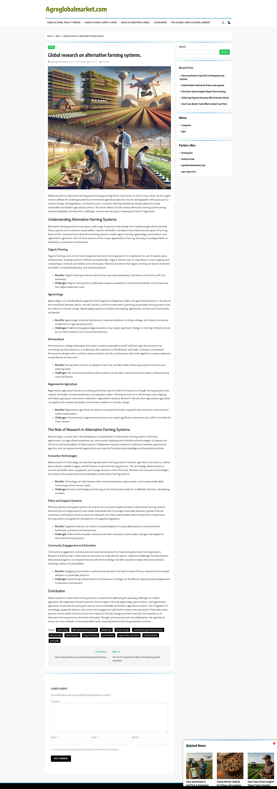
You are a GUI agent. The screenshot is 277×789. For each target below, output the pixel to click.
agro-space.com (188, 171)
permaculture (108, 635)
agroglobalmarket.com (62, 61)
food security (55, 635)
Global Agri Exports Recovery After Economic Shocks (205, 97)
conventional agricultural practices (148, 629)
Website (135, 737)
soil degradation (151, 635)
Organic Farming (90, 635)
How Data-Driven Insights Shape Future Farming (261, 783)
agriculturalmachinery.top (193, 165)
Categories (160, 22)
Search (182, 46)
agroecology (62, 629)
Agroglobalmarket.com (76, 9)
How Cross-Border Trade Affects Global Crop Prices (204, 103)
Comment (56, 701)
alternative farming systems (85, 629)
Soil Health (54, 640)
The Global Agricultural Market (190, 22)
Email (94, 737)
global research (72, 635)
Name (54, 737)
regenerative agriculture (128, 635)
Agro (51, 47)
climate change (122, 629)
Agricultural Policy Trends (63, 22)
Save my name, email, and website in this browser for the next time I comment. (86, 749)
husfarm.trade (187, 158)
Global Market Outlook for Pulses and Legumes (229, 783)
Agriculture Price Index (135, 22)
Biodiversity (106, 629)
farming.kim (187, 152)
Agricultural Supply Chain (101, 22)
